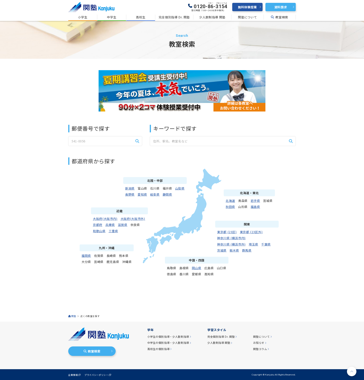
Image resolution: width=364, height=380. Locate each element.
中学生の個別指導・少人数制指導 (168, 343)
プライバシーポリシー (96, 374)
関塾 (73, 316)
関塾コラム (260, 349)
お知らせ (258, 343)
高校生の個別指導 (158, 349)
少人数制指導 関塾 (212, 17)
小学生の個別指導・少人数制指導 (168, 336)
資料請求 (280, 7)
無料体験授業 (247, 7)
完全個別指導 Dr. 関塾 (174, 17)
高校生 (140, 17)
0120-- (211, 5)
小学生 (82, 17)
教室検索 (281, 17)
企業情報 (73, 374)
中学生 (111, 17)
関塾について (247, 17)
